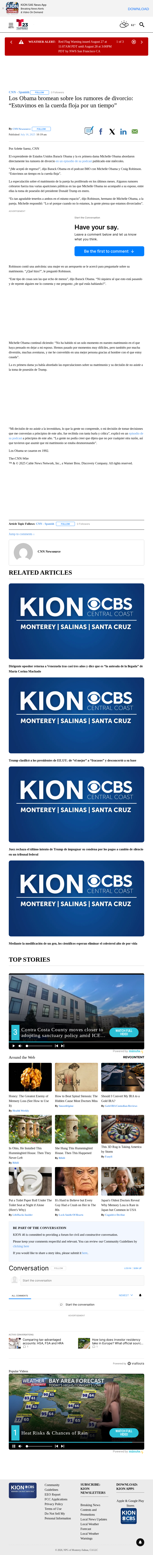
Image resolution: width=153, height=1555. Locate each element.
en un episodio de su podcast (74, 161)
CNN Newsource (22, 128)
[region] (76, 1315)
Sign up (137, 1268)
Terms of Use (53, 1508)
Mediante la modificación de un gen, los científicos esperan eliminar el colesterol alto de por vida (73, 943)
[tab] (20, 1295)
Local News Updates (93, 1519)
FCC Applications (56, 1499)
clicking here (21, 1246)
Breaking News (90, 1505)
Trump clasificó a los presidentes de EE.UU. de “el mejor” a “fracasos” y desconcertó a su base (72, 760)
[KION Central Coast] (25, 24)
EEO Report (52, 1494)
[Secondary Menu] (14, 24)
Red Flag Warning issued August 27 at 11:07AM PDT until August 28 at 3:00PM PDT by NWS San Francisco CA (85, 46)
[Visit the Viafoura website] (135, 1363)
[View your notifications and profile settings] (140, 1295)
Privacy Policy (54, 1504)
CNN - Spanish (45, 523)
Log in (127, 1268)
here (84, 1253)
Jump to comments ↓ (22, 534)
